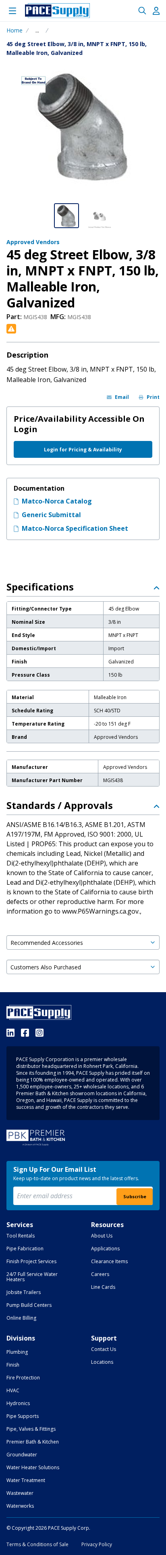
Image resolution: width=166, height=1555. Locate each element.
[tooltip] (37, 30)
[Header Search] (142, 10)
